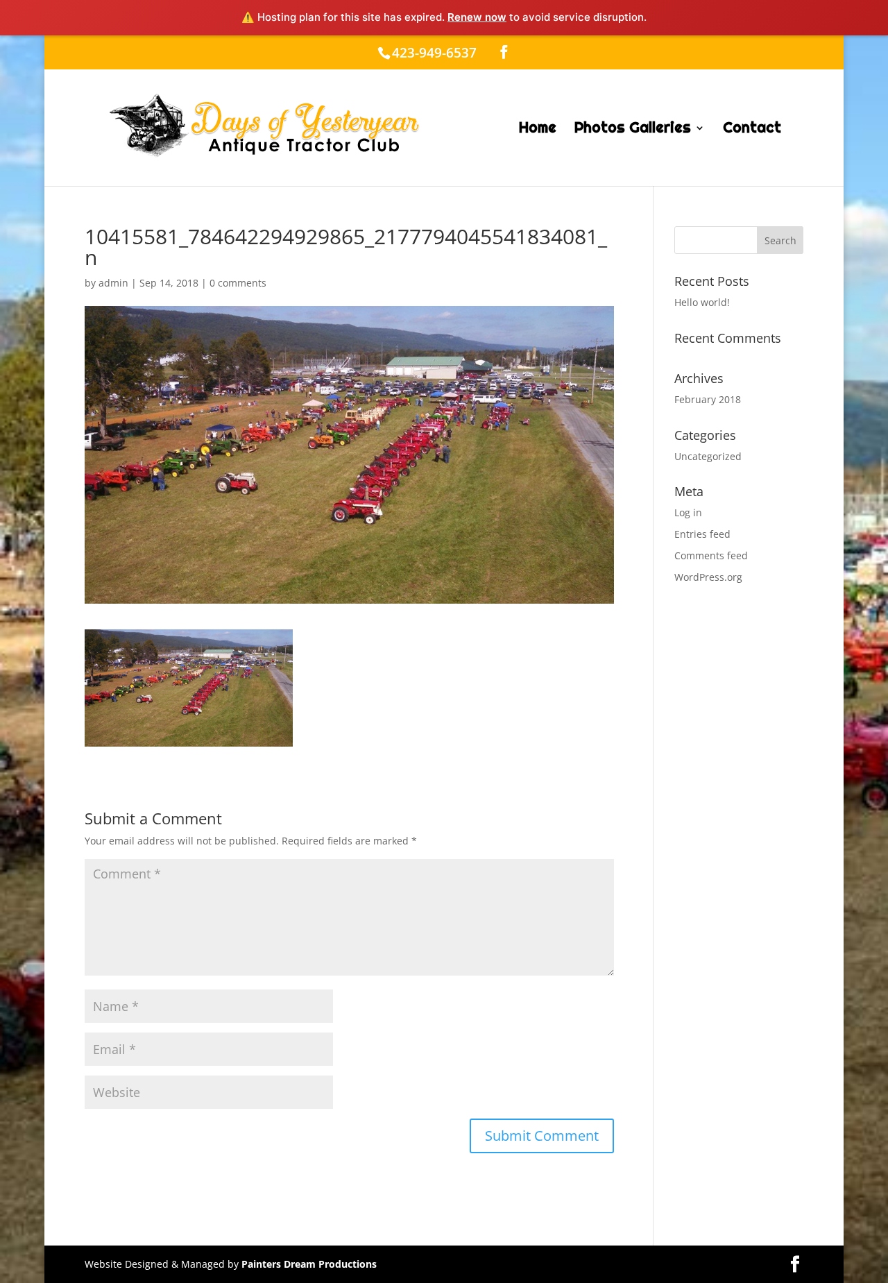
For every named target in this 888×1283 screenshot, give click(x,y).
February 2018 (707, 399)
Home (537, 130)
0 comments (238, 282)
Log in (688, 512)
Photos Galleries (632, 130)
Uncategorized (708, 456)
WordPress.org (708, 577)
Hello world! (702, 302)
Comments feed (711, 555)
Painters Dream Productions (309, 1264)
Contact (752, 130)
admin (113, 282)
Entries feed (702, 534)
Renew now (476, 17)
